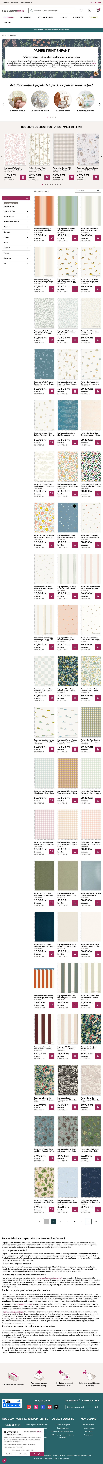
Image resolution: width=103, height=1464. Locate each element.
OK (96, 1407)
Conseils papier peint (63, 1425)
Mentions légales (59, 1455)
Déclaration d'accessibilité (43, 1459)
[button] (4, 1460)
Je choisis (23, 1454)
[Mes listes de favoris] (80, 10)
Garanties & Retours (26, 3)
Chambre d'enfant (11, 203)
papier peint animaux (24, 1304)
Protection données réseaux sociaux (79, 1455)
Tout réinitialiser (9, 207)
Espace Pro (14, 3)
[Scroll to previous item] (4, 104)
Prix (5, 263)
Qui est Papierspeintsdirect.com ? (37, 1425)
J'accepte (37, 1454)
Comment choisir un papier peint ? (62, 1431)
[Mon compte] (89, 10)
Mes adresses (88, 1435)
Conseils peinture (62, 1428)
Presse (66, 1459)
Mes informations (89, 1425)
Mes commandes (89, 1428)
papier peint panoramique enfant (49, 1278)
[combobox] (51, 10)
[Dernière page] (96, 1221)
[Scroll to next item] (98, 104)
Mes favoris (89, 1431)
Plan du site (58, 1459)
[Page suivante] (89, 1221)
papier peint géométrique (14, 1312)
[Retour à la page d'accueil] (13, 11)
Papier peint (5, 3)
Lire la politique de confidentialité (13, 1447)
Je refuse (9, 1454)
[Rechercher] (30, 10)
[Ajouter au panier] (23, 177)
